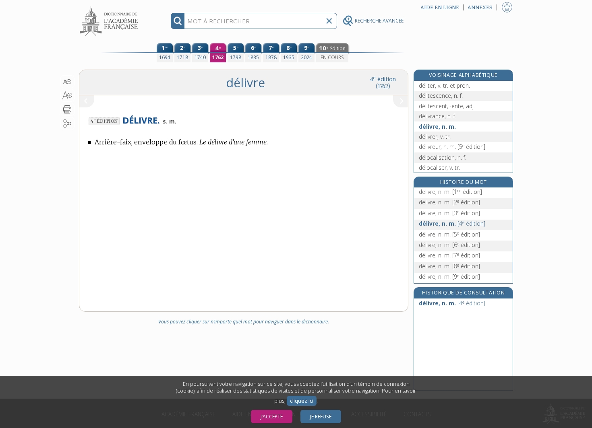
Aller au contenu (110, 7)
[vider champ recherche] (329, 21)
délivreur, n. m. (452, 146)
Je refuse (320, 416)
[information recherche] (178, 21)
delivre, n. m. (450, 191)
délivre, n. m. (437, 126)
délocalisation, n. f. (442, 157)
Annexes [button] (480, 7)
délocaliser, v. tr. (439, 167)
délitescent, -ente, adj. (447, 106)
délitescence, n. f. (441, 95)
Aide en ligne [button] (439, 7)
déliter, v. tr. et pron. (444, 85)
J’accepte (272, 416)
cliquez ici (301, 400)
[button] (67, 81)
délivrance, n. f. (437, 116)
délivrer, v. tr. (435, 136)
